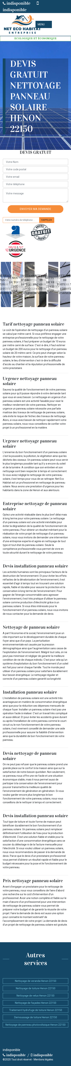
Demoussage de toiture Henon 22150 (35, 1017)
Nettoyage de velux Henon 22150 (35, 995)
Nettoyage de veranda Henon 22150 (35, 981)
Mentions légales (43, 1059)
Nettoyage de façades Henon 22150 (35, 1002)
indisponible (18, 3)
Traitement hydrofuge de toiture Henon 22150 (35, 1010)
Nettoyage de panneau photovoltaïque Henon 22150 (35, 1024)
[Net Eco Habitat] (22, 24)
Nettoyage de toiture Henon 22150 (35, 988)
